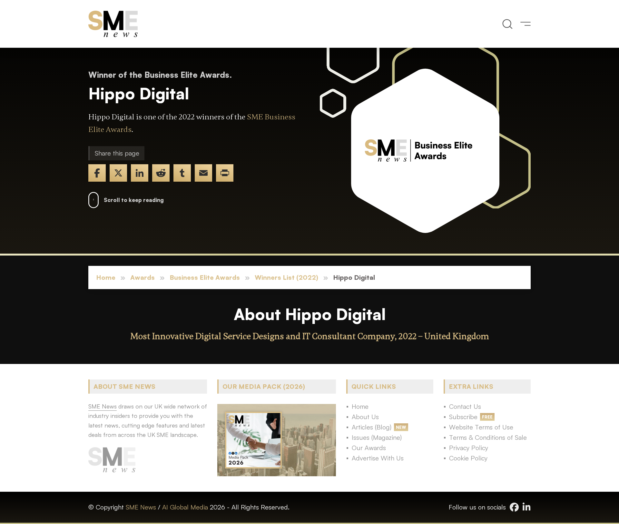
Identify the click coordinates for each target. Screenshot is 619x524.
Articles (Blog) (371, 427)
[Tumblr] (182, 173)
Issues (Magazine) (377, 437)
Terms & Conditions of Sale (488, 437)
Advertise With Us (378, 458)
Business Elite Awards (205, 277)
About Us (365, 417)
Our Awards (369, 448)
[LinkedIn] (139, 173)
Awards (142, 277)
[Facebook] (97, 173)
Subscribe (463, 417)
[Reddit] (161, 173)
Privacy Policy (468, 448)
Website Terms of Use (481, 427)
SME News (141, 507)
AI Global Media (185, 507)
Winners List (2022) (286, 277)
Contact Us (465, 406)
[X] (118, 173)
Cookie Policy (468, 458)
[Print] (224, 173)
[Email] (203, 173)
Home (105, 277)
